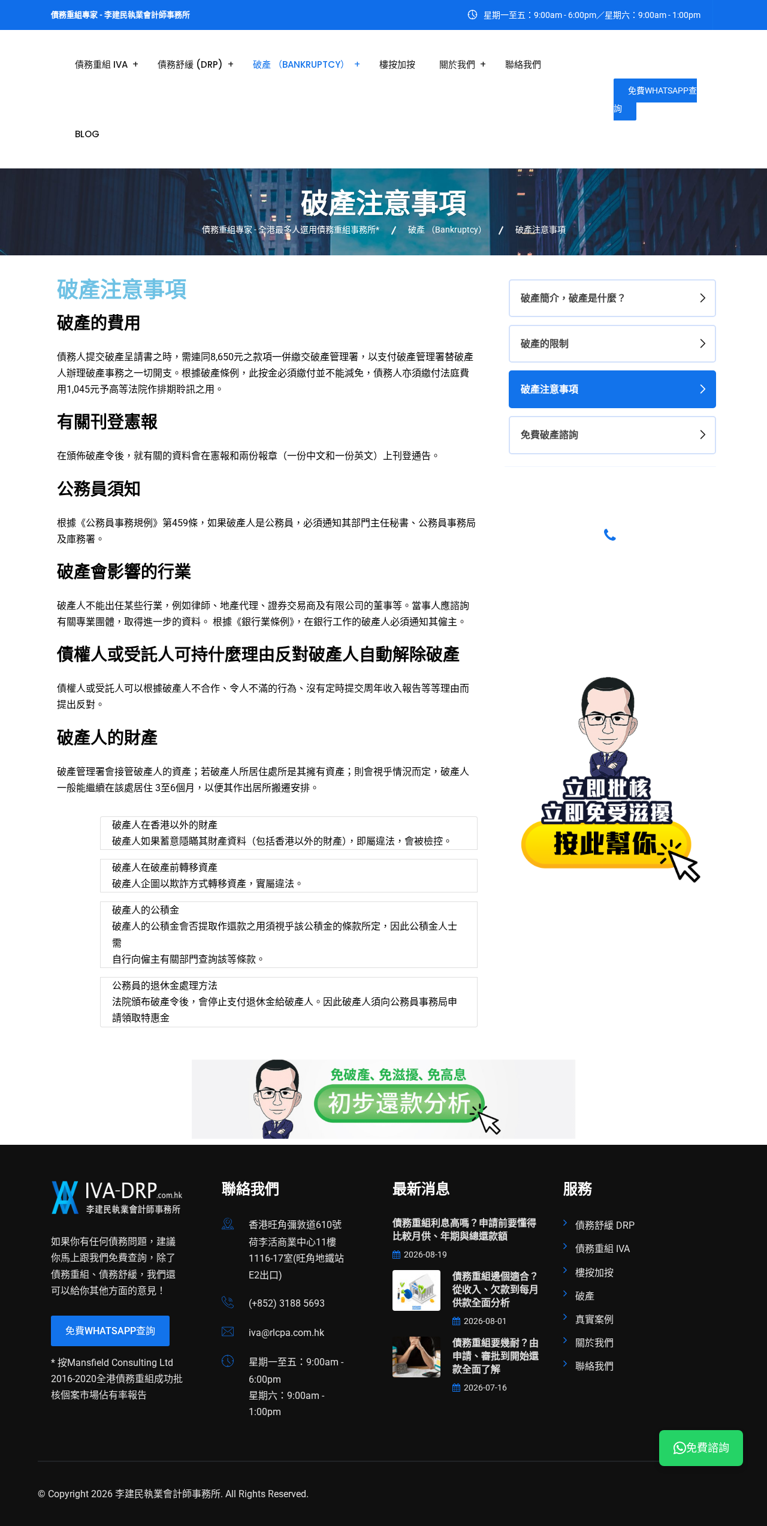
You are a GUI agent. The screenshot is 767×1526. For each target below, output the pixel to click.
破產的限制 (545, 343)
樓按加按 (397, 64)
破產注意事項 (549, 389)
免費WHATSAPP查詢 (110, 1331)
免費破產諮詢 (549, 435)
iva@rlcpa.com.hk (286, 1332)
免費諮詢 (707, 1447)
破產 (584, 1296)
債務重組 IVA (101, 64)
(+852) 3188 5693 (287, 1303)
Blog (87, 134)
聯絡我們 (523, 64)
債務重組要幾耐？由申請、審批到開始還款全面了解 (495, 1356)
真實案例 (594, 1319)
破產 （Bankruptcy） (301, 64)
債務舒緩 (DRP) (190, 64)
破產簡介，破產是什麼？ (573, 298)
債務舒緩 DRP (605, 1225)
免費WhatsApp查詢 (655, 99)
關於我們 (457, 64)
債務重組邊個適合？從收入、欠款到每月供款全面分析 (495, 1289)
